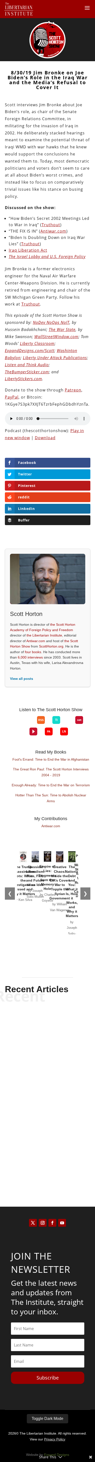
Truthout (51, 224)
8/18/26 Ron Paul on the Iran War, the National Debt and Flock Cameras (47, 1028)
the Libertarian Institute (44, 635)
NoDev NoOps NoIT (51, 322)
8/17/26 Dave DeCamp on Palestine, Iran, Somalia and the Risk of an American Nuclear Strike (47, 1085)
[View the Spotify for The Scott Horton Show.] (14, 724)
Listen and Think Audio (27, 364)
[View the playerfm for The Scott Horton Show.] (33, 731)
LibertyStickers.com (23, 378)
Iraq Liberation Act (28, 250)
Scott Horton (39, 1042)
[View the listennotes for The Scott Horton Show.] (64, 731)
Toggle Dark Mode (47, 1418)
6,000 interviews (30, 657)
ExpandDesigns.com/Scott (29, 350)
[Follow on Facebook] (52, 1223)
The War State (62, 329)
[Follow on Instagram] (43, 1223)
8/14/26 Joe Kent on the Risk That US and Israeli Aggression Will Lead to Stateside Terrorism (48, 1146)
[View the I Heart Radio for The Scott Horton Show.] (79, 720)
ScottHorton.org (51, 646)
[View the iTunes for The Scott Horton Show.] (22, 724)
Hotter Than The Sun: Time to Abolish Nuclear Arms (50, 798)
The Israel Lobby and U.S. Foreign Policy (47, 256)
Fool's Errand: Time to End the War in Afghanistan (50, 759)
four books (33, 652)
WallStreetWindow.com (56, 336)
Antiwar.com (53, 231)
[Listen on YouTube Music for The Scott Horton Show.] (29, 724)
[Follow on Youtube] (62, 1223)
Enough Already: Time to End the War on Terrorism (51, 785)
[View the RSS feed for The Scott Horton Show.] (41, 720)
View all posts (21, 679)
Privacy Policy (54, 1439)
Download (45, 437)
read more (47, 1051)
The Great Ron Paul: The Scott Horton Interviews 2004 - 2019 (51, 772)
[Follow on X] (33, 1223)
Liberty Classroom (37, 343)
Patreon (73, 390)
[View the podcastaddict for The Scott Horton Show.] (48, 731)
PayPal (12, 397)
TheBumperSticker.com (27, 372)
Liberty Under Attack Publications (55, 357)
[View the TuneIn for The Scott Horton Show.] (56, 720)
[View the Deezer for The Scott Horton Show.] (67, 724)
